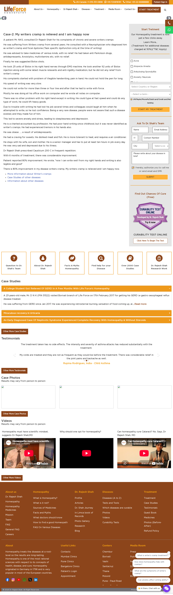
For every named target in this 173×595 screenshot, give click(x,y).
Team (8, 520)
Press (133, 552)
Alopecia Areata (142, 66)
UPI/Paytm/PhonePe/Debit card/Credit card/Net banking (152, 101)
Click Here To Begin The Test (150, 241)
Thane (105, 571)
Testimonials (150, 508)
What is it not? (41, 503)
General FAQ (12, 529)
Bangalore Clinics (70, 566)
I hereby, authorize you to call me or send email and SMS (152, 169)
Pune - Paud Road (112, 581)
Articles (79, 503)
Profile (78, 498)
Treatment (150, 498)
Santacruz (107, 566)
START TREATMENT (149, 10)
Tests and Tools (110, 503)
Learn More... (150, 42)
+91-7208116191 (114, 2)
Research (80, 526)
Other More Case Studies (14, 331)
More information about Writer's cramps (29, 174)
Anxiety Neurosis (142, 77)
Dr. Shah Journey (84, 508)
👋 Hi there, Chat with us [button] (149, 588)
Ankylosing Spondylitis (145, 72)
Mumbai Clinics (69, 557)
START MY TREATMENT (150, 109)
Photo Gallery (82, 521)
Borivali (106, 557)
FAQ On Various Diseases (46, 527)
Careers (9, 534)
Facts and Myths (42, 513)
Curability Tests (110, 522)
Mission (9, 515)
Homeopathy (12, 502)
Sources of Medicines (44, 508)
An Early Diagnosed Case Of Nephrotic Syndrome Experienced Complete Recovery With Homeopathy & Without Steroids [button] (75, 320)
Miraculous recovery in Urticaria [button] (22, 313)
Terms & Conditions (162, 590)
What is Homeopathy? (45, 498)
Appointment (68, 576)
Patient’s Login (69, 571)
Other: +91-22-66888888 (137, 2)
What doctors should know (47, 518)
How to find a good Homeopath (50, 522)
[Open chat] (166, 588)
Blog (77, 531)
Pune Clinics (67, 561)
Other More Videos (12, 478)
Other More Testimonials (14, 371)
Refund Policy (151, 531)
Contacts (65, 552)
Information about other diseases (25, 181)
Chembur (107, 552)
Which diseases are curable (117, 508)
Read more (140, 304)
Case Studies (151, 503)
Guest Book (150, 513)
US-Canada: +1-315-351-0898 (89, 2)
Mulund (106, 576)
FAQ (7, 525)
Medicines (149, 518)
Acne (136, 61)
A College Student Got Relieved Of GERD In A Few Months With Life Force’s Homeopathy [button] (56, 288)
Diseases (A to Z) (111, 498)
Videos (106, 518)
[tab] (86, 289)
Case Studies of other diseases (24, 177)
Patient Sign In (160, 2)
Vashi (105, 561)
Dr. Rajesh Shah (13, 497)
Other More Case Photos (14, 414)
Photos (106, 513)
